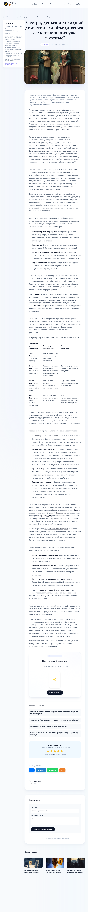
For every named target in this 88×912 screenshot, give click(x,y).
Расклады (63, 4)
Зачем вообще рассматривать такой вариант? (11, 32)
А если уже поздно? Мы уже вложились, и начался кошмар (14, 55)
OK (62, 770)
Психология (54, 4)
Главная (17, 4)
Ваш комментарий (37, 815)
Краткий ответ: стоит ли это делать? (13, 27)
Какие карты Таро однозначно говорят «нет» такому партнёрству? (55, 720)
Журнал (9, 17)
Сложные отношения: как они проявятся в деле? (13, 42)
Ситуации (71, 4)
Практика (45, 4)
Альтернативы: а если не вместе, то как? (12, 59)
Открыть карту (54, 692)
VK (31, 770)
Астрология (26, 4)
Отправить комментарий (43, 829)
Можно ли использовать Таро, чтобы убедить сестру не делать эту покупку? (55, 734)
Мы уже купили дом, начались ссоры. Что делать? (55, 726)
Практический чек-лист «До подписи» (13, 50)
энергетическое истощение (56, 529)
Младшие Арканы (35, 3)
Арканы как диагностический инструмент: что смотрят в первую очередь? (13, 37)
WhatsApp (52, 770)
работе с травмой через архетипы (54, 590)
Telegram (41, 770)
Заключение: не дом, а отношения (11, 63)
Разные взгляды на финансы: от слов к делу (13, 46)
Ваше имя (34, 807)
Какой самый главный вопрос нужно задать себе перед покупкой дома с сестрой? (55, 713)
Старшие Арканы (79, 3)
